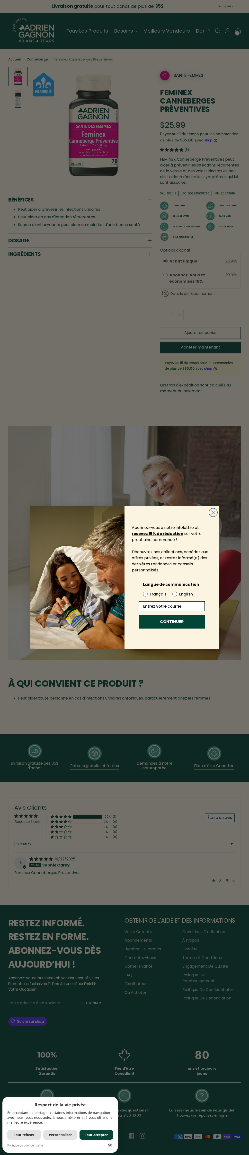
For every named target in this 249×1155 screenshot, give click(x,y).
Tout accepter (96, 1134)
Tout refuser (24, 1134)
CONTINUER (172, 621)
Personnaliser (60, 1134)
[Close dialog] (213, 512)
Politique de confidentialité (25, 1145)
